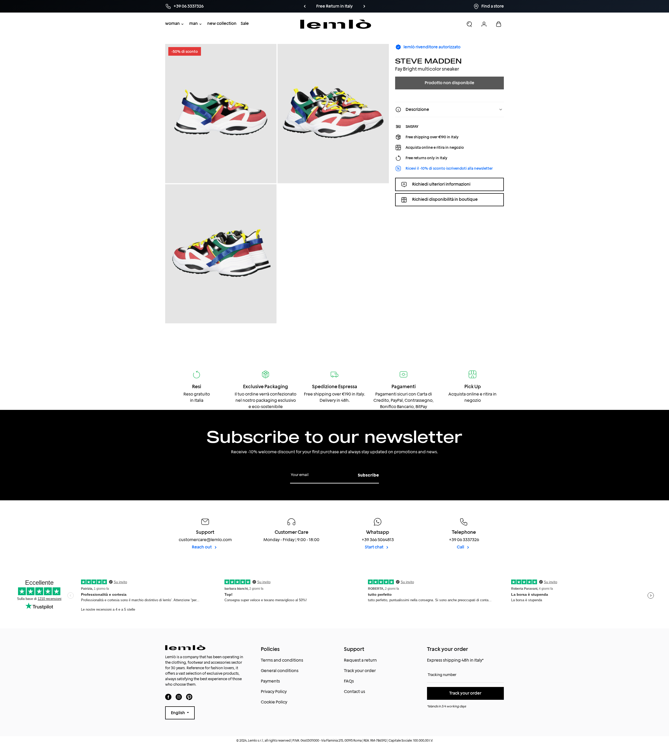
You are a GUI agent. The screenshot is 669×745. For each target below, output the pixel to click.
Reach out (202, 547)
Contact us (354, 691)
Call (461, 547)
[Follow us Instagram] (179, 697)
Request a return (360, 660)
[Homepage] (335, 24)
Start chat (374, 547)
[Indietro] (305, 6)
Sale (245, 23)
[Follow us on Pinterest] (189, 697)
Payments (270, 681)
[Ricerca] (469, 24)
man (193, 23)
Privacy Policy (274, 691)
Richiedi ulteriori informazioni (441, 184)
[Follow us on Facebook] (168, 697)
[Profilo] (484, 24)
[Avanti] (364, 6)
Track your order (360, 670)
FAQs (349, 681)
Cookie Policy (274, 702)
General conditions (279, 670)
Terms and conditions (282, 660)
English (178, 712)
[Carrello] (498, 24)
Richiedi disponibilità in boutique (445, 199)
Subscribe (368, 475)
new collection (222, 23)
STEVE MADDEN (428, 60)
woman (172, 23)
